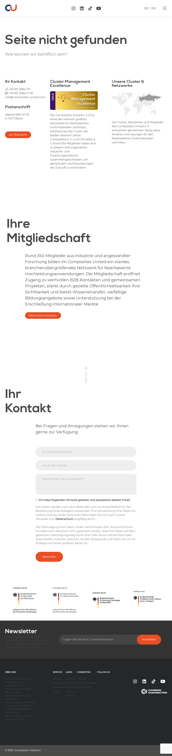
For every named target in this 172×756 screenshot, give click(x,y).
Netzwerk (71, 683)
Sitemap (57, 679)
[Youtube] (98, 8)
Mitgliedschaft (84, 687)
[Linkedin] (82, 8)
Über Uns (70, 679)
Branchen (71, 695)
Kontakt (57, 691)
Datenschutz (59, 687)
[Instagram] (73, 8)
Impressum (59, 683)
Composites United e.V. (27, 750)
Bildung (70, 691)
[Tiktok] (90, 8)
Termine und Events (87, 683)
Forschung (71, 687)
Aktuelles (81, 679)
